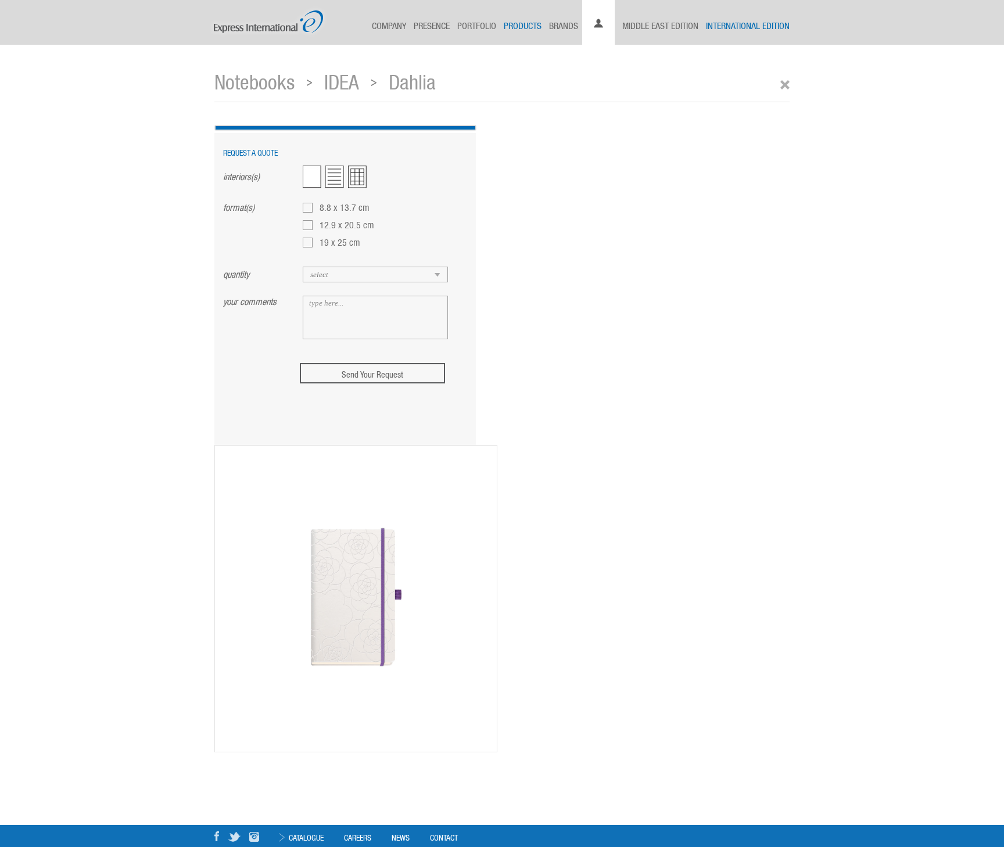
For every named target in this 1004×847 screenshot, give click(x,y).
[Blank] (312, 177)
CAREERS (357, 837)
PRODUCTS (523, 25)
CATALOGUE (306, 837)
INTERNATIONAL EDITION (748, 25)
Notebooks (254, 80)
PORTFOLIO (476, 25)
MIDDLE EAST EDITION (660, 25)
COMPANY (389, 25)
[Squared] (357, 177)
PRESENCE (432, 25)
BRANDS (563, 25)
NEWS (401, 837)
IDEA (341, 80)
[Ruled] (334, 177)
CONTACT (444, 837)
